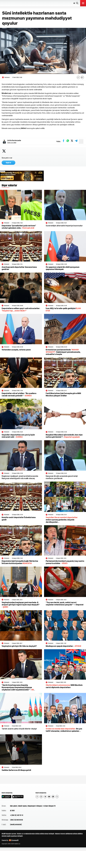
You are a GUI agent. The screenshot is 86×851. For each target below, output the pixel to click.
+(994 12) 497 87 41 (16, 815)
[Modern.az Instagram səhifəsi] (41, 796)
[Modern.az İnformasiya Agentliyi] (10, 788)
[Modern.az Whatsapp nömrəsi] (53, 796)
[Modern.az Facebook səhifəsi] (37, 796)
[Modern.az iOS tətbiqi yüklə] (17, 796)
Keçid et (8, 162)
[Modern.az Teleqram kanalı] (45, 796)
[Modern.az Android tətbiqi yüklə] (6, 796)
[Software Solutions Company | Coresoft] (14, 840)
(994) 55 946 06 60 (16, 820)
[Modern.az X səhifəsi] (57, 796)
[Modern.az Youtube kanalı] (49, 796)
